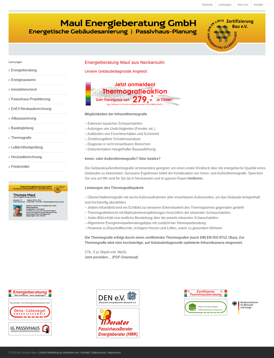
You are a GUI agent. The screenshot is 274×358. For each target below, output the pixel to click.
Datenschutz (98, 352)
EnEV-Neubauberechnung (31, 109)
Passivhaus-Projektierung (30, 99)
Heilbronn (195, 178)
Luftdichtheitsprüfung (27, 147)
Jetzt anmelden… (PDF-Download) (111, 257)
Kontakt (85, 352)
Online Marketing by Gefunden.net (59, 352)
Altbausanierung (23, 118)
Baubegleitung (22, 128)
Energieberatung (24, 70)
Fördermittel (20, 166)
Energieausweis (23, 80)
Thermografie (21, 137)
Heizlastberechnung (26, 157)
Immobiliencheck (24, 89)
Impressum (114, 352)
